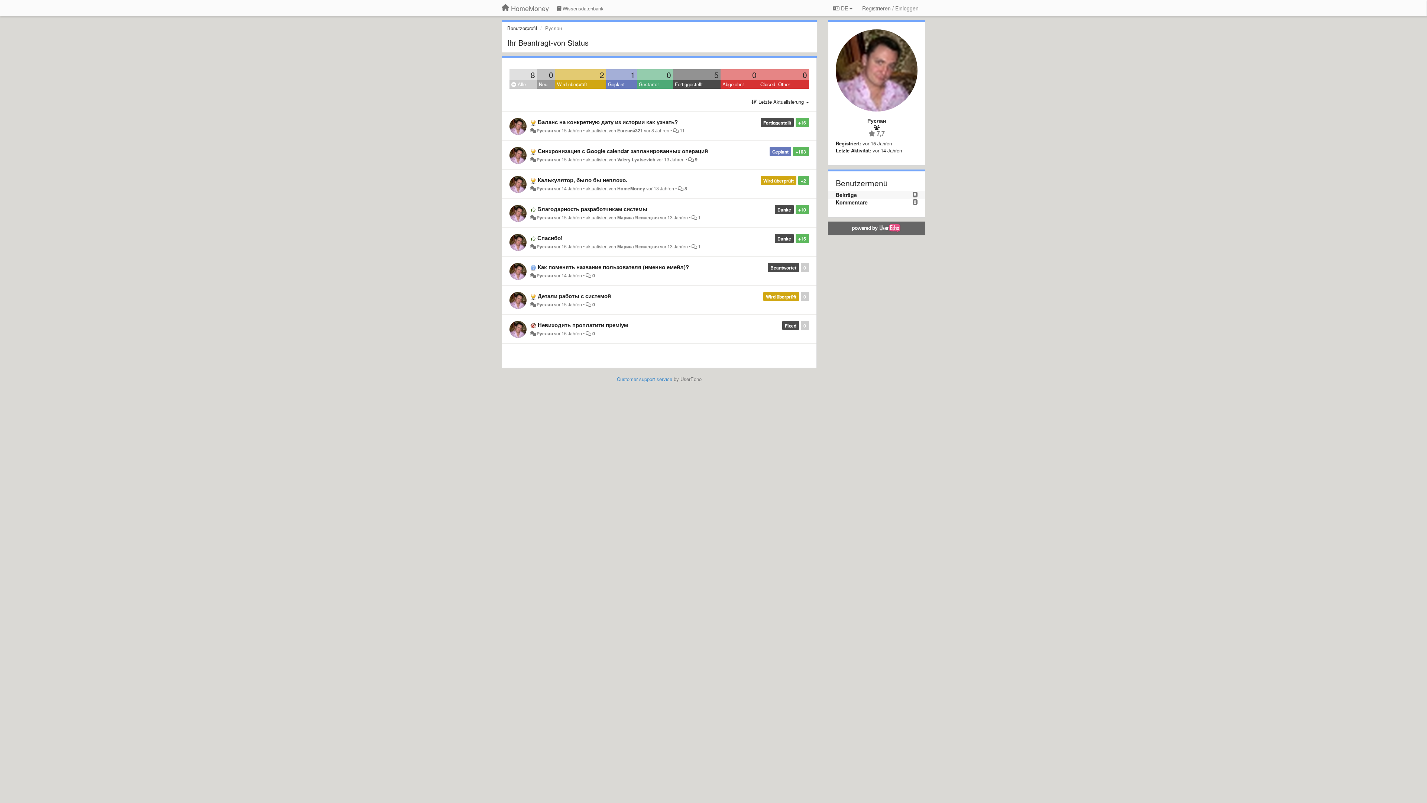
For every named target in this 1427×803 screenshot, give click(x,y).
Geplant (616, 84)
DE (844, 8)
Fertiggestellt (689, 84)
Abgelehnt (733, 84)
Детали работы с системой (574, 296)
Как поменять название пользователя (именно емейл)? (613, 267)
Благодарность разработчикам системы (592, 209)
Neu (543, 84)
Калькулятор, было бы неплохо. (582, 180)
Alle (521, 84)
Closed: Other (775, 84)
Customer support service (644, 379)
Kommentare (852, 202)
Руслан (545, 130)
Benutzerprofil (522, 28)
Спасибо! (550, 238)
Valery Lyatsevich (636, 159)
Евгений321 (630, 130)
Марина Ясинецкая (638, 217)
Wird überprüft (572, 84)
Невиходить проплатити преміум (583, 325)
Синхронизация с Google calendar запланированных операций (623, 151)
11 (682, 130)
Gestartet (649, 84)
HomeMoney (631, 188)
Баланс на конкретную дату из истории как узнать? (608, 122)
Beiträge (846, 195)
